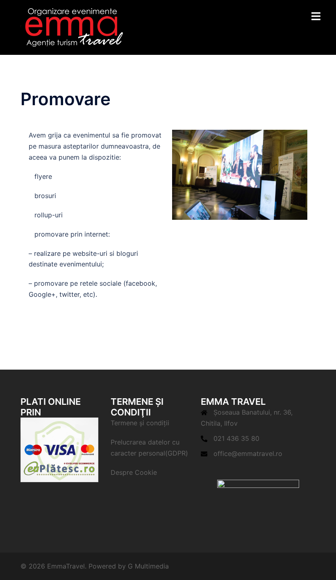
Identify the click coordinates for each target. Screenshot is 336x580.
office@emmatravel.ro (247, 453)
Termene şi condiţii (140, 423)
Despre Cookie (134, 472)
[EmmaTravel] (71, 27)
